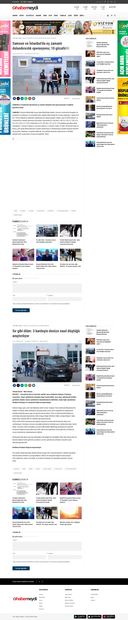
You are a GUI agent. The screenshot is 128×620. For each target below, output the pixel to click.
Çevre (70, 15)
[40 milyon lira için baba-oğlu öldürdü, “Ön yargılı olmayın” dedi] (71, 255)
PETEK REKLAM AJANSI (63, 211)
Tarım (45, 15)
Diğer (81, 15)
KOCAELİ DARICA (47, 469)
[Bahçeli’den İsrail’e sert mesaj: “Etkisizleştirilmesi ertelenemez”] (90, 127)
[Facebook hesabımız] (105, 2)
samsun (74, 211)
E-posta (50, 295)
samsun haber (18, 215)
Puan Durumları (69, 606)
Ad (14, 295)
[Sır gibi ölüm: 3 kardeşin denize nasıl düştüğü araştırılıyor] (47, 231)
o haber (31, 211)
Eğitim (76, 15)
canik (24, 469)
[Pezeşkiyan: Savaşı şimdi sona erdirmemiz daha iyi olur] (90, 74)
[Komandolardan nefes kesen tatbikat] (90, 118)
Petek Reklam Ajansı (31, 617)
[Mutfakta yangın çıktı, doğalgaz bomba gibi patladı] (71, 513)
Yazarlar (93, 600)
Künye (92, 597)
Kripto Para (68, 597)
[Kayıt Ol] (108, 15)
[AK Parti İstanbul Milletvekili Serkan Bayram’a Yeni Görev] (90, 110)
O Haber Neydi (94, 594)
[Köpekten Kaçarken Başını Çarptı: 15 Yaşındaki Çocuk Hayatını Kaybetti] (23, 255)
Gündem (14, 15)
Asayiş (80, 53)
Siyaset (21, 15)
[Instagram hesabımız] (111, 2)
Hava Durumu (68, 594)
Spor (50, 15)
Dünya (56, 15)
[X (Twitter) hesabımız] (108, 2)
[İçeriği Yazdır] (33, 98)
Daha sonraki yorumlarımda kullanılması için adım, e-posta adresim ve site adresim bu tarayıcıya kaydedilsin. (41, 303)
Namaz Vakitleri (69, 600)
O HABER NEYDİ (41, 211)
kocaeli (38, 469)
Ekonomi (38, 15)
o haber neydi (58, 469)
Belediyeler (30, 15)
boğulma (16, 469)
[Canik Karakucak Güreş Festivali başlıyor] (90, 102)
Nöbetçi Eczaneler (70, 603)
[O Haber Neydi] (25, 10)
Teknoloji (63, 15)
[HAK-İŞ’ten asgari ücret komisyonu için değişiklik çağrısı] (90, 56)
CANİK (15, 211)
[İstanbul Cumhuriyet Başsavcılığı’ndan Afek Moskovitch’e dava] (23, 231)
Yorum (15, 282)
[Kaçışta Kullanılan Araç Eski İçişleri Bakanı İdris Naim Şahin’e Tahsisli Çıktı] (47, 255)
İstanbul (23, 211)
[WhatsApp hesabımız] (115, 2)
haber (30, 469)
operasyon (51, 211)
